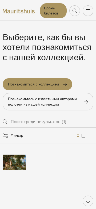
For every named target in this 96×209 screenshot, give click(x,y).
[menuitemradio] (78, 136)
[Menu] (88, 10)
